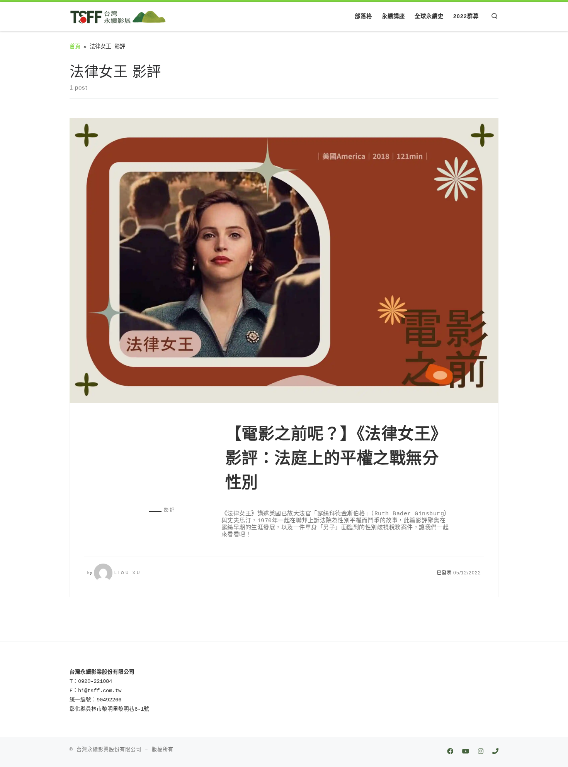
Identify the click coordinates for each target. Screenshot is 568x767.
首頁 (75, 47)
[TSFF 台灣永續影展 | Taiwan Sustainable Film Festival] (118, 16)
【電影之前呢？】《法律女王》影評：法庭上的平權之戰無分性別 (332, 458)
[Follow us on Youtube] (465, 752)
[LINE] (495, 752)
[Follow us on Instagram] (480, 752)
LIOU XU (127, 573)
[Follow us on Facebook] (450, 752)
